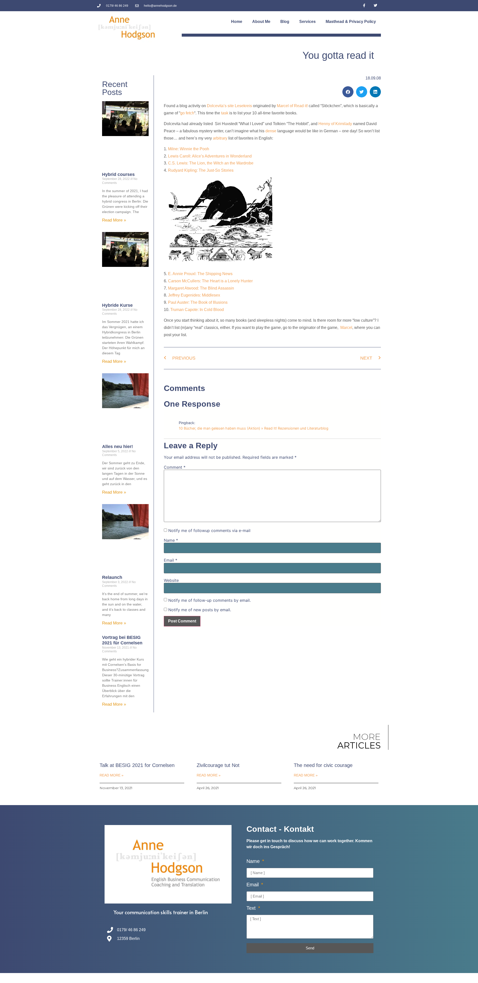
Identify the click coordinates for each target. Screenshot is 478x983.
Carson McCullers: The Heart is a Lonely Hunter (210, 281)
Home (236, 21)
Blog (284, 21)
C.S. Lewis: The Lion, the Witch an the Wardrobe (210, 163)
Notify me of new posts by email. (199, 610)
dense (271, 131)
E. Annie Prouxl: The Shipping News (200, 274)
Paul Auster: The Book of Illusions (198, 302)
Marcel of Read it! (292, 106)
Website (171, 580)
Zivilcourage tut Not (218, 765)
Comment (174, 467)
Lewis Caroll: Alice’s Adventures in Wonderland (210, 156)
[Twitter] (375, 5)
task (224, 113)
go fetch (187, 113)
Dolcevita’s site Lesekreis (229, 106)
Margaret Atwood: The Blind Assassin (201, 288)
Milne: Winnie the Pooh (188, 149)
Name (171, 540)
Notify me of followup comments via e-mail (209, 530)
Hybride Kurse (117, 305)
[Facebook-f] (364, 5)
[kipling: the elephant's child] (220, 263)
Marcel (346, 327)
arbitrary (220, 138)
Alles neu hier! (117, 446)
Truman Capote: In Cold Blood (197, 309)
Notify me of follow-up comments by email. (209, 600)
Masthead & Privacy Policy (351, 21)
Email (170, 560)
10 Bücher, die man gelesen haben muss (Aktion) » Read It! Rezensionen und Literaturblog (253, 428)
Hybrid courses (118, 174)
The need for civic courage (323, 765)
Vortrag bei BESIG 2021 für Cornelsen (122, 640)
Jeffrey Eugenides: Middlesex (194, 295)
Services (307, 21)
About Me (261, 21)
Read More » (114, 220)
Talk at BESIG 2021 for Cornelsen (137, 765)
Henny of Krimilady (335, 124)
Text (251, 908)
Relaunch (112, 577)
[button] (348, 91)
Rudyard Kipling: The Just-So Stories (201, 170)
